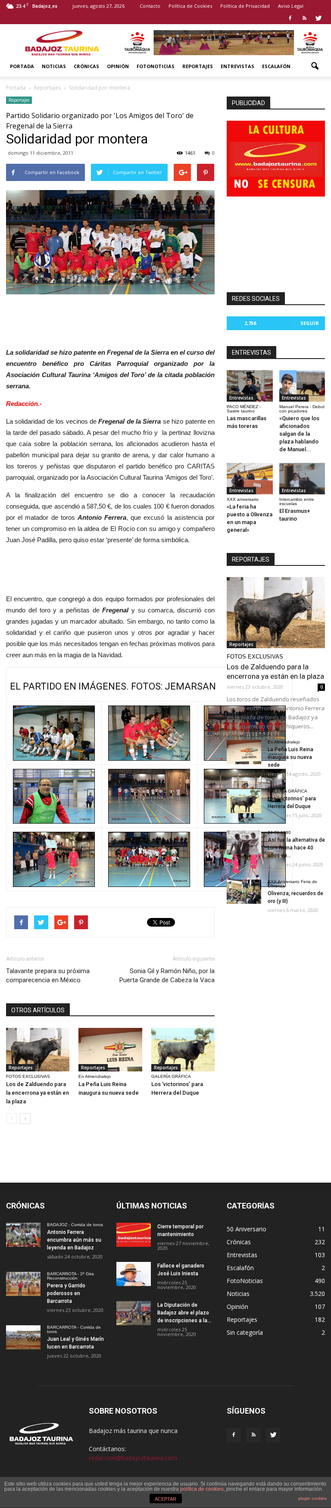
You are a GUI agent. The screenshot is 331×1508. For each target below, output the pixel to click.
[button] (314, 66)
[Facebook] (290, 18)
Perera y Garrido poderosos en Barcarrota (66, 1293)
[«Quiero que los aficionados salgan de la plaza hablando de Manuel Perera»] (302, 386)
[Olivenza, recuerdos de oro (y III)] (244, 892)
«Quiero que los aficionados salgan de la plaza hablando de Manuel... (299, 434)
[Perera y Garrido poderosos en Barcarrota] (23, 1284)
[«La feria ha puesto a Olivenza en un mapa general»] (250, 478)
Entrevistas (237, 66)
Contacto (150, 6)
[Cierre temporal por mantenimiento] (133, 1235)
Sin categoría (245, 1332)
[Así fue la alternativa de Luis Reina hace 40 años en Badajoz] (244, 842)
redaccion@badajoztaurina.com (133, 1458)
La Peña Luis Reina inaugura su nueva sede (290, 757)
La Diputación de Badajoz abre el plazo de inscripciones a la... (184, 1313)
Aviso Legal (290, 6)
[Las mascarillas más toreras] (250, 386)
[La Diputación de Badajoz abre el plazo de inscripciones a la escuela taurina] (133, 1313)
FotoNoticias (156, 66)
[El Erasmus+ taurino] (302, 478)
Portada (22, 66)
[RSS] (304, 18)
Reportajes (197, 66)
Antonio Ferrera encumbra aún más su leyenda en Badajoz (74, 1240)
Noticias (54, 66)
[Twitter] (318, 18)
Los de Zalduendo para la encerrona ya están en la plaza (37, 1093)
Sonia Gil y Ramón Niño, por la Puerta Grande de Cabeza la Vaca (167, 975)
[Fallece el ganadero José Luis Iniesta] (133, 1274)
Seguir (309, 323)
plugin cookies (312, 1498)
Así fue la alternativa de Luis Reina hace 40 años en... (296, 848)
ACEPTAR (165, 1499)
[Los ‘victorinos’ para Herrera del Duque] (183, 1049)
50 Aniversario (246, 1229)
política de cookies (202, 1489)
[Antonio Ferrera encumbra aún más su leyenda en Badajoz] (23, 1235)
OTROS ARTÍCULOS (38, 1010)
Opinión (118, 66)
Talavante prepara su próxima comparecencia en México (48, 975)
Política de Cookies (190, 6)
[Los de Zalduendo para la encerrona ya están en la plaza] (37, 1049)
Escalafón (276, 66)
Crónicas (86, 66)
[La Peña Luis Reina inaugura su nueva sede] (110, 1049)
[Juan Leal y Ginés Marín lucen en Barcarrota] (23, 1337)
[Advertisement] (110, 318)
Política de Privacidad (245, 6)
